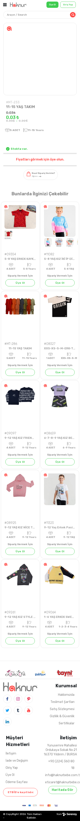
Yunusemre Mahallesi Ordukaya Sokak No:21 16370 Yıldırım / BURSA (60, 750)
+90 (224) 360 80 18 (61, 764)
